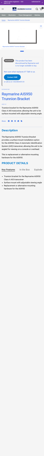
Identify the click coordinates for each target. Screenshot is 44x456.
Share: (4, 121)
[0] (40, 9)
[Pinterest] (15, 121)
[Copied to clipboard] (21, 121)
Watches (37, 15)
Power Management (25, 15)
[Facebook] (8, 121)
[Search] (37, 9)
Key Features (8, 169)
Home (4, 15)
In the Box (25, 169)
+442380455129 (18, 82)
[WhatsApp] (18, 121)
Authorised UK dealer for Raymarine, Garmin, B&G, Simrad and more (25, 2)
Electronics (12, 15)
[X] (12, 121)
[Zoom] (41, 26)
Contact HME (12, 77)
